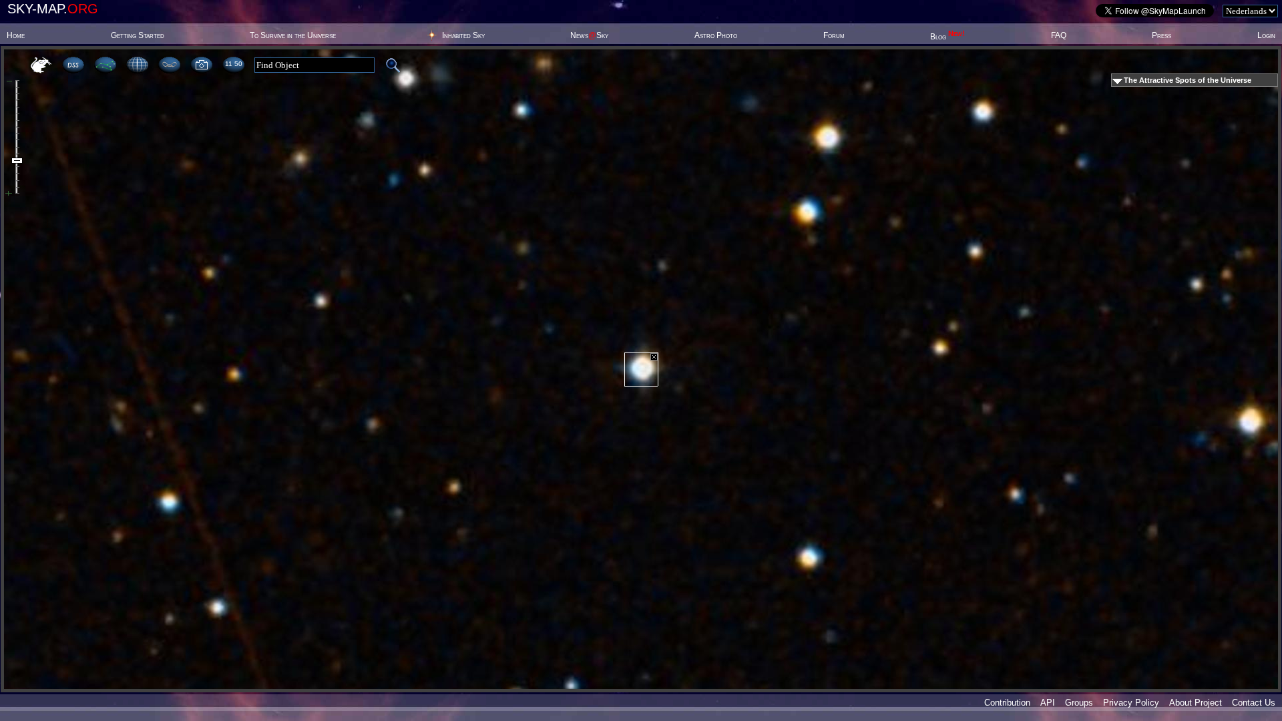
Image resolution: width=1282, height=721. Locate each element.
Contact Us (1253, 703)
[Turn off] (654, 356)
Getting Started (137, 35)
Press (1161, 35)
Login (1266, 35)
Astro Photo (715, 35)
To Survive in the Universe (293, 35)
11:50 (233, 63)
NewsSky (589, 35)
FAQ (1058, 35)
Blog (947, 36)
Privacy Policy (1131, 703)
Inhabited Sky (463, 35)
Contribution (1007, 703)
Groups (1079, 703)
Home (16, 35)
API (1047, 703)
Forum (834, 35)
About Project (1195, 703)
